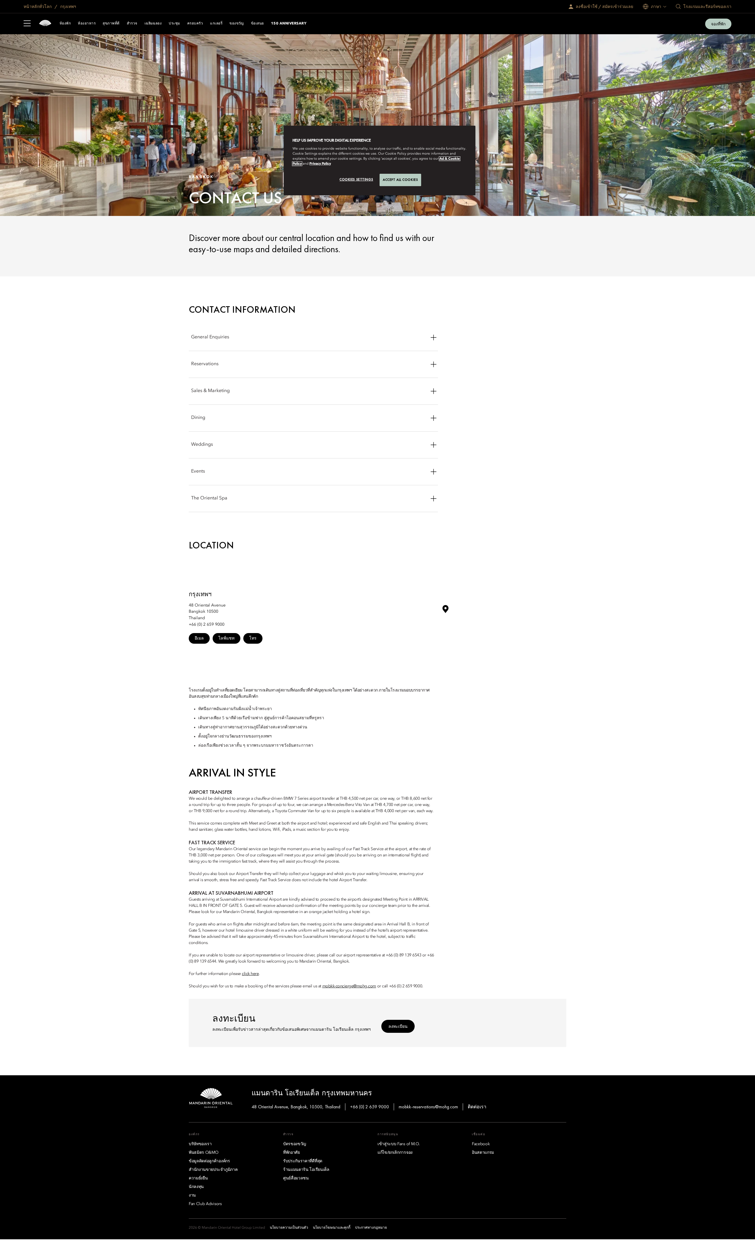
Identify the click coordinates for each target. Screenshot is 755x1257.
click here (250, 974)
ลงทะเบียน (398, 1026)
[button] (445, 611)
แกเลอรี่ (216, 23)
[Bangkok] (45, 23)
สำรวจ (132, 23)
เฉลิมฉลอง (153, 23)
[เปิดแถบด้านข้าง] (27, 23)
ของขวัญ (236, 23)
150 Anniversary (288, 23)
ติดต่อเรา (477, 1107)
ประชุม (174, 23)
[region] (379, 160)
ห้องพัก (65, 23)
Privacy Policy (320, 163)
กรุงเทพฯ (67, 6)
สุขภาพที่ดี (111, 23)
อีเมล (199, 638)
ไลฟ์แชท (226, 638)
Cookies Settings (356, 179)
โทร (253, 638)
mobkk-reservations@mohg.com (428, 1107)
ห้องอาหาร (87, 23)
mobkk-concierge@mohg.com (349, 986)
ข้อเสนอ (257, 23)
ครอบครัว (195, 23)
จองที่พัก (718, 24)
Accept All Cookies (400, 180)
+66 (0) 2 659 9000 (369, 1107)
